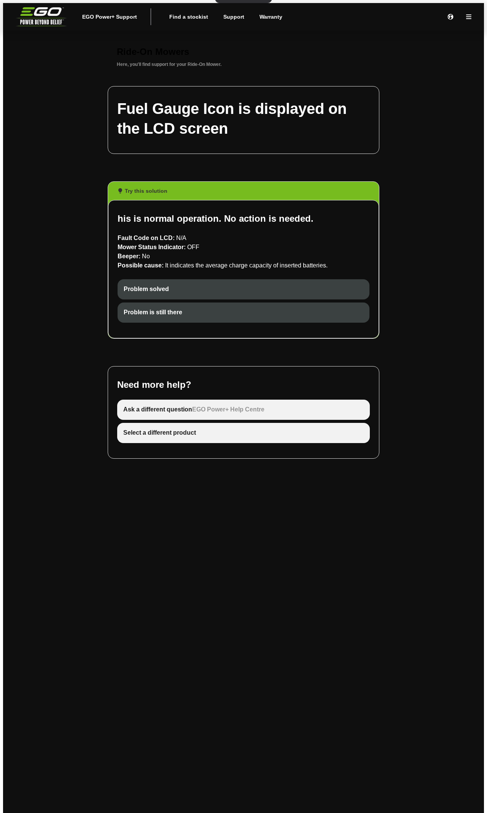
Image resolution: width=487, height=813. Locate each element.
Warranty (270, 17)
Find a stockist (188, 17)
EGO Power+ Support (109, 17)
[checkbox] (243, 289)
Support (233, 17)
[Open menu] (469, 17)
